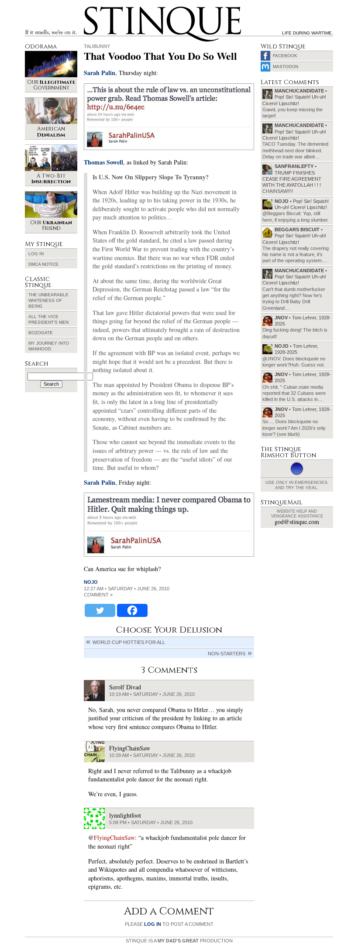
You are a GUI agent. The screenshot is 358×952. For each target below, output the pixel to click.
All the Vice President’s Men (48, 319)
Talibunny (97, 46)
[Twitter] (100, 610)
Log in (36, 253)
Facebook (285, 55)
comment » (98, 594)
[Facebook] (132, 610)
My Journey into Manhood (48, 346)
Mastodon (285, 66)
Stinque (92, 8)
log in (152, 924)
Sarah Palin (99, 72)
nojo (91, 582)
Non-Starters (226, 653)
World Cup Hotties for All (129, 642)
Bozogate (40, 332)
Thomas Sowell (103, 162)
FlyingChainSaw (114, 837)
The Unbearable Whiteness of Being (48, 300)
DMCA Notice (43, 264)
